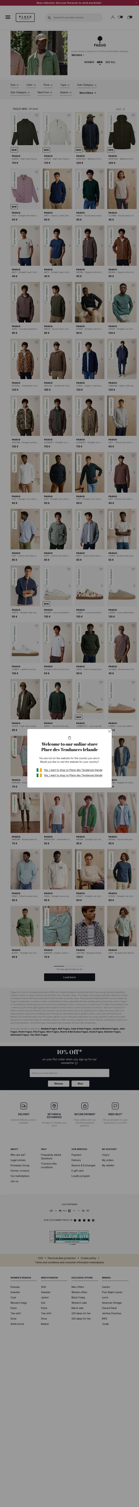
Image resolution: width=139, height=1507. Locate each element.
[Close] (109, 731)
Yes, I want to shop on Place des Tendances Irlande (73, 769)
